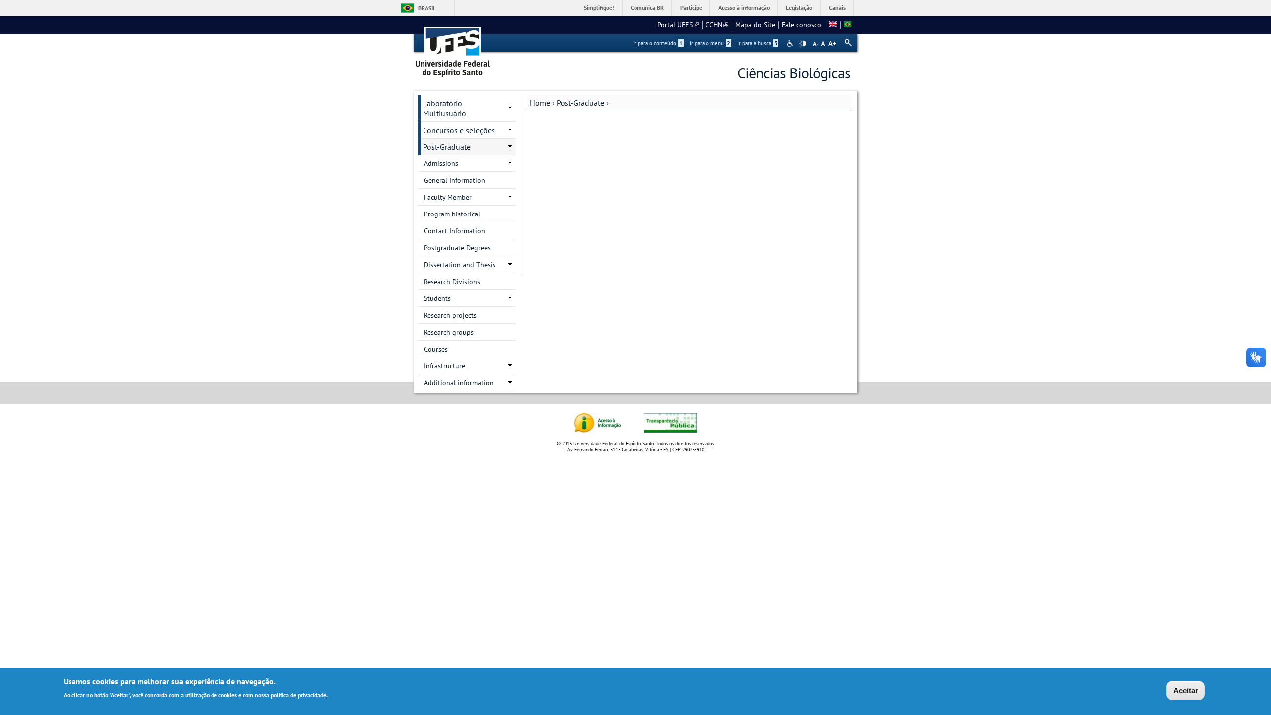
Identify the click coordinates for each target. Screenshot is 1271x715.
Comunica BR (647, 7)
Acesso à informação (744, 7)
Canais (837, 7)
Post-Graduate (580, 103)
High (802, 43)
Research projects (450, 315)
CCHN (717, 24)
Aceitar (1185, 690)
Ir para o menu (710, 43)
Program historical (452, 214)
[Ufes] (453, 48)
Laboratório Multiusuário (444, 108)
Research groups (449, 332)
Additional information (459, 382)
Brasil (427, 8)
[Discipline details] (833, 24)
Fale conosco (801, 24)
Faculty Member (448, 197)
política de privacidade (298, 694)
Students (437, 298)
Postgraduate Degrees (457, 247)
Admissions (441, 163)
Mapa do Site (755, 24)
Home (540, 103)
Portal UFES (678, 24)
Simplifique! (599, 7)
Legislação (799, 7)
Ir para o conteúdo (658, 43)
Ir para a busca (757, 43)
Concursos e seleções (459, 130)
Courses (436, 349)
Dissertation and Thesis (459, 264)
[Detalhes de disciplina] (847, 24)
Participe (691, 7)
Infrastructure (444, 365)
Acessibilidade (791, 43)
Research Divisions (452, 281)
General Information (454, 180)
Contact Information (454, 230)
